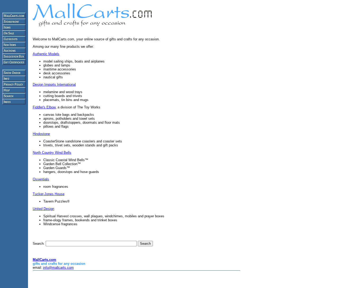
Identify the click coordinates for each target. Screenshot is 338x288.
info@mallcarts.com (58, 268)
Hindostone (41, 134)
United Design (43, 209)
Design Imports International (54, 85)
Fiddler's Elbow (44, 107)
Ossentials (41, 179)
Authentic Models (46, 54)
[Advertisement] (94, 279)
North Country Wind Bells (52, 153)
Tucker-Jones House (48, 194)
